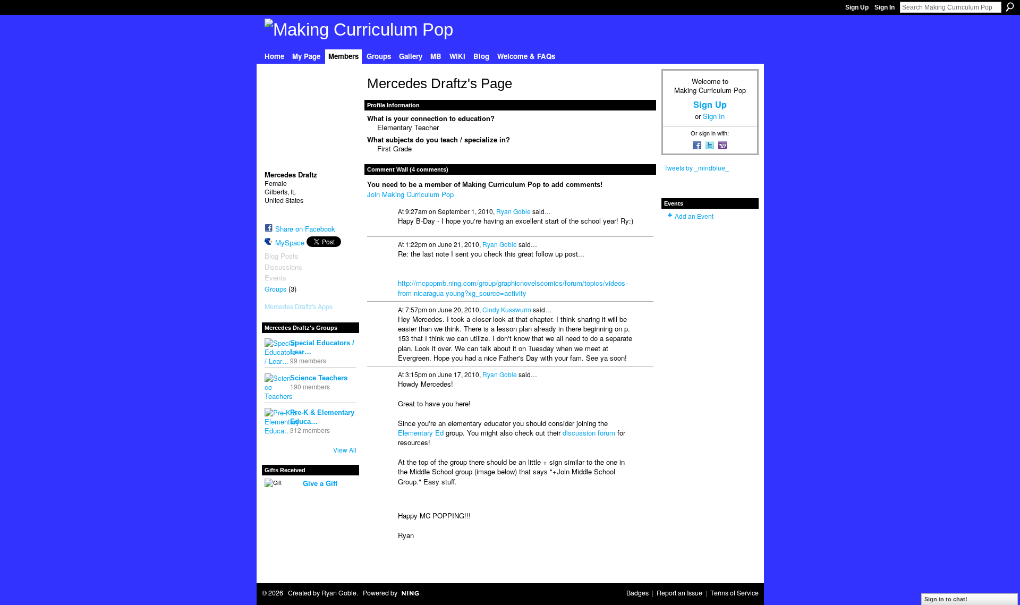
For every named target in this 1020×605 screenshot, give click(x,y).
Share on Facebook (305, 229)
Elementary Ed (421, 433)
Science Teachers (318, 378)
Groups (275, 289)
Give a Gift (320, 483)
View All (344, 449)
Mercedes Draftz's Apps (299, 306)
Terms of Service (734, 593)
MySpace (289, 242)
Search (1010, 7)
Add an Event (694, 215)
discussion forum (589, 433)
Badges (637, 593)
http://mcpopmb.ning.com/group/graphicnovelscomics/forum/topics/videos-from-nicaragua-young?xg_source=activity (512, 287)
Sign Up (857, 7)
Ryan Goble (513, 211)
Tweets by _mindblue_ (696, 167)
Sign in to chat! (945, 599)
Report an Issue (679, 593)
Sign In (884, 7)
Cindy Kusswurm (506, 309)
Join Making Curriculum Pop (410, 194)
